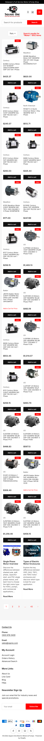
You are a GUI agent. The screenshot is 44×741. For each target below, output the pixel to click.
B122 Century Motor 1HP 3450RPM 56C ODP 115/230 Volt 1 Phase (10, 161)
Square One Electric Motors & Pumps (21, 736)
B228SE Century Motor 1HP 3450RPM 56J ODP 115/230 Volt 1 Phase (32, 208)
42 (31, 606)
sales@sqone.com (10, 643)
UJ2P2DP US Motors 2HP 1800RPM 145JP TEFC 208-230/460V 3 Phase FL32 (32, 389)
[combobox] (22, 22)
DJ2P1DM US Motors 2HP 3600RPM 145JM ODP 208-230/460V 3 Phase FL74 (31, 524)
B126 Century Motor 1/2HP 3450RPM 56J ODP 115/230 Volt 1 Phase (11, 114)
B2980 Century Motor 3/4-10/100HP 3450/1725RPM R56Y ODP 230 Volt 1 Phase (11, 67)
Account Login (8, 655)
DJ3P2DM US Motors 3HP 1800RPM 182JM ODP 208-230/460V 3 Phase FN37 (31, 299)
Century (6, 60)
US (24, 245)
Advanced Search (9, 661)
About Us (6, 673)
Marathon (27, 53)
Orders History (8, 658)
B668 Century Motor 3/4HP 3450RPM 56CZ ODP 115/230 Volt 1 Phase (32, 161)
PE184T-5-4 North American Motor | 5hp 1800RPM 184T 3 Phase (31, 112)
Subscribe (33, 706)
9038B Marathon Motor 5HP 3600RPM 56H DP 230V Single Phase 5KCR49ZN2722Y (31, 60)
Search (34, 22)
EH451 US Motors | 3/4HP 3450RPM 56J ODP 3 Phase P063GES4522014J (11, 478)
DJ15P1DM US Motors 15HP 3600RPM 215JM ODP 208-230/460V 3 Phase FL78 (11, 524)
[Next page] (37, 606)
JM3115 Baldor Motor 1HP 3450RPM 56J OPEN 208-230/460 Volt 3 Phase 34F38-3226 (31, 479)
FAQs (4, 683)
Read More (8, 596)
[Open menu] (39, 12)
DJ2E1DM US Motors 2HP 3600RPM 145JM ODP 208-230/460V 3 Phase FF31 (11, 437)
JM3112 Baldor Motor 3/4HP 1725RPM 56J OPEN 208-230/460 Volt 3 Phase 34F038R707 (11, 297)
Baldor (5, 290)
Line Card (6, 677)
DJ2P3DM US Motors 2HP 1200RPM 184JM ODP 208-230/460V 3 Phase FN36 (31, 437)
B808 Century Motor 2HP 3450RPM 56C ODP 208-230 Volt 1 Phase (11, 346)
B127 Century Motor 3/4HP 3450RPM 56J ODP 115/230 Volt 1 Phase (11, 255)
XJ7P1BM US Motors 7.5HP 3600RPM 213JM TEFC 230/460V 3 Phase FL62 (32, 251)
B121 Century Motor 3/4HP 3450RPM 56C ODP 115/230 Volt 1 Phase (11, 393)
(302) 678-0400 (8, 635)
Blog (4, 680)
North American (29, 106)
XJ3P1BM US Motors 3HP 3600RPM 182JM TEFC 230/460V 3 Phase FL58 (31, 341)
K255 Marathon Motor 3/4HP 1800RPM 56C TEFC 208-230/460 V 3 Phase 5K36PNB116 (11, 208)
